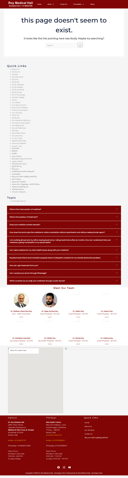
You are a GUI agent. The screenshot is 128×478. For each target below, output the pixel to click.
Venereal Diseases (19, 143)
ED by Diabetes (18, 85)
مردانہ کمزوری (17, 146)
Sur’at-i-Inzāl (17, 138)
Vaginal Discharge (19, 141)
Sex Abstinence (18, 125)
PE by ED (15, 115)
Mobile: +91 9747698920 (55, 440)
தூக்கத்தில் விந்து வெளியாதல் (22, 159)
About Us (15, 69)
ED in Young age (18, 95)
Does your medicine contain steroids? (25, 225)
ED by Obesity (17, 87)
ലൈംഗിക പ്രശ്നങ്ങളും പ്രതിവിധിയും (26, 184)
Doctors (15, 74)
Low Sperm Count (19, 105)
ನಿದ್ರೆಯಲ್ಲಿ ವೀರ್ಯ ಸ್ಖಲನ (19, 164)
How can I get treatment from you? (24, 265)
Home (39, 4)
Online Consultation (20, 110)
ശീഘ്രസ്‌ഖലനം (18, 189)
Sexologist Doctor (19, 201)
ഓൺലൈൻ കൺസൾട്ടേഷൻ (23, 171)
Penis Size (16, 118)
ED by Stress (17, 92)
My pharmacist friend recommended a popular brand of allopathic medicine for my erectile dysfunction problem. (55, 258)
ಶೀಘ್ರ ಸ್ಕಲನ (15, 169)
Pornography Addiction (21, 120)
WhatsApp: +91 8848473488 (19, 446)
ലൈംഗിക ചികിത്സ (19, 182)
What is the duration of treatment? (24, 217)
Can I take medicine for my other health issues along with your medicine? (39, 250)
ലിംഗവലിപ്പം (16, 179)
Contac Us (63, 4)
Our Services (17, 113)
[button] (64, 209)
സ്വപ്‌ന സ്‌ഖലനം (19, 192)
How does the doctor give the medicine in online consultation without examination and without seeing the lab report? (57, 232)
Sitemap (15, 131)
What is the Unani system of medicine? (25, 209)
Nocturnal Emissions (20, 108)
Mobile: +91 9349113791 (17, 440)
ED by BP (15, 82)
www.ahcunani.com (54, 435)
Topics (92, 4)
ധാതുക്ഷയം (16, 174)
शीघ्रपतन (14, 151)
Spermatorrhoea (18, 133)
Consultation (77, 4)
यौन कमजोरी (15, 148)
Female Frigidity (18, 97)
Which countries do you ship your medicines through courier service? (37, 281)
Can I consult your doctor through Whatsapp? (28, 273)
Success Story (17, 136)
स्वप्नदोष (14, 154)
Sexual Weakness (19, 128)
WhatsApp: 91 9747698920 (56, 446)
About (50, 4)
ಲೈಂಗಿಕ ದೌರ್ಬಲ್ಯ (17, 166)
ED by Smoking (18, 90)
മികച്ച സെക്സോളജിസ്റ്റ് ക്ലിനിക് (24, 176)
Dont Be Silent (18, 77)
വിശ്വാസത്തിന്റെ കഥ (20, 187)
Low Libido (16, 102)
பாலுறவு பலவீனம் (17, 161)
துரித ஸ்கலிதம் (17, 156)
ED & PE (15, 79)
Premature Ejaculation (21, 123)
